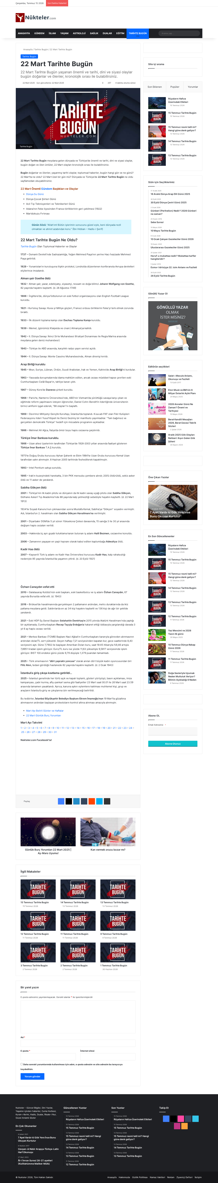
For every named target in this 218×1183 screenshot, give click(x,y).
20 (109, 727)
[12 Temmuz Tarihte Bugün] (38, 921)
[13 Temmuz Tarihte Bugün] (117, 889)
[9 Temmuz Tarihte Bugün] (117, 921)
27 (33, 732)
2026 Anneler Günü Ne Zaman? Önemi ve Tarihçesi (180, 407)
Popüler (174, 86)
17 (93, 727)
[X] (69, 801)
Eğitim (120, 33)
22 (119, 727)
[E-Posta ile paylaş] (107, 801)
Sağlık (94, 33)
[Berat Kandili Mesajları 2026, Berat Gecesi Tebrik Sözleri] (157, 424)
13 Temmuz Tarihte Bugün (114, 902)
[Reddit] (92, 801)
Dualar (107, 33)
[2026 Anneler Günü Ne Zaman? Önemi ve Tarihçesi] (157, 409)
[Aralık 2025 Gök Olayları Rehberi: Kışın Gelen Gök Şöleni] (157, 439)
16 (88, 727)
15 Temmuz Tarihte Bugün (35, 902)
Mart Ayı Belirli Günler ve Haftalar (45, 710)
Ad (23, 1037)
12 (67, 727)
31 (55, 732)
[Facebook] (61, 801)
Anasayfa (24, 33)
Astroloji (79, 33)
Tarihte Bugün (138, 33)
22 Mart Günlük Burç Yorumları (43, 715)
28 (39, 732)
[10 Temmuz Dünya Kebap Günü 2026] (157, 649)
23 (125, 727)
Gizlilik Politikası (140, 1177)
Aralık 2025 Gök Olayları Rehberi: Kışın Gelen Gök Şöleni (181, 438)
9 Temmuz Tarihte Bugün (114, 934)
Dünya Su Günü (35, 194)
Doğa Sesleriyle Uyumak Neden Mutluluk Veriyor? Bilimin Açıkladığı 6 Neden (182, 676)
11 (63, 727)
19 (103, 727)
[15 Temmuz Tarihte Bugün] (38, 889)
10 (57, 727)
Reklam (170, 1177)
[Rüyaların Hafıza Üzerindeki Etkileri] (157, 103)
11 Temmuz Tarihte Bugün (74, 934)
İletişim (198, 1177)
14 (78, 727)
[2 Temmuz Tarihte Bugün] (78, 952)
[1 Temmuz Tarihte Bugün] (117, 952)
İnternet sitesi (87, 1051)
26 (28, 732)
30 (49, 732)
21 (114, 727)
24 (130, 727)
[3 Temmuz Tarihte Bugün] (38, 952)
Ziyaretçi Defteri (184, 1177)
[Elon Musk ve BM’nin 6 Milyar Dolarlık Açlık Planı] (157, 394)
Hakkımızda (124, 1177)
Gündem (39, 33)
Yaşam (64, 33)
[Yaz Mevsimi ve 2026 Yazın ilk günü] (157, 635)
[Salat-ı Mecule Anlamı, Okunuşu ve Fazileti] (157, 380)
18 (98, 727)
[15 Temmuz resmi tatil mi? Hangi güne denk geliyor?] (157, 131)
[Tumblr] (84, 801)
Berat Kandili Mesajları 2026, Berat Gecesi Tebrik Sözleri (182, 422)
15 (83, 727)
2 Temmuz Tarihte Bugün (74, 965)
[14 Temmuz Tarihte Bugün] (78, 889)
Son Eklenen (155, 86)
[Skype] (99, 801)
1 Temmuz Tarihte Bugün (113, 965)
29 (44, 732)
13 (72, 727)
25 (22, 732)
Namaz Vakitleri (157, 1177)
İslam (52, 33)
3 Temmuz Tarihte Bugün (34, 965)
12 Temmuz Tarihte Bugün (35, 934)
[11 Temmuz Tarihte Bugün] (78, 921)
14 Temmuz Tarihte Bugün (74, 902)
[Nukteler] (36, 17)
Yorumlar (193, 86)
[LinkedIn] (76, 801)
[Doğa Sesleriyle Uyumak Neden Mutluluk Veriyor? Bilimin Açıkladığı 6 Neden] (157, 677)
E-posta (25, 1051)
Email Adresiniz (157, 725)
